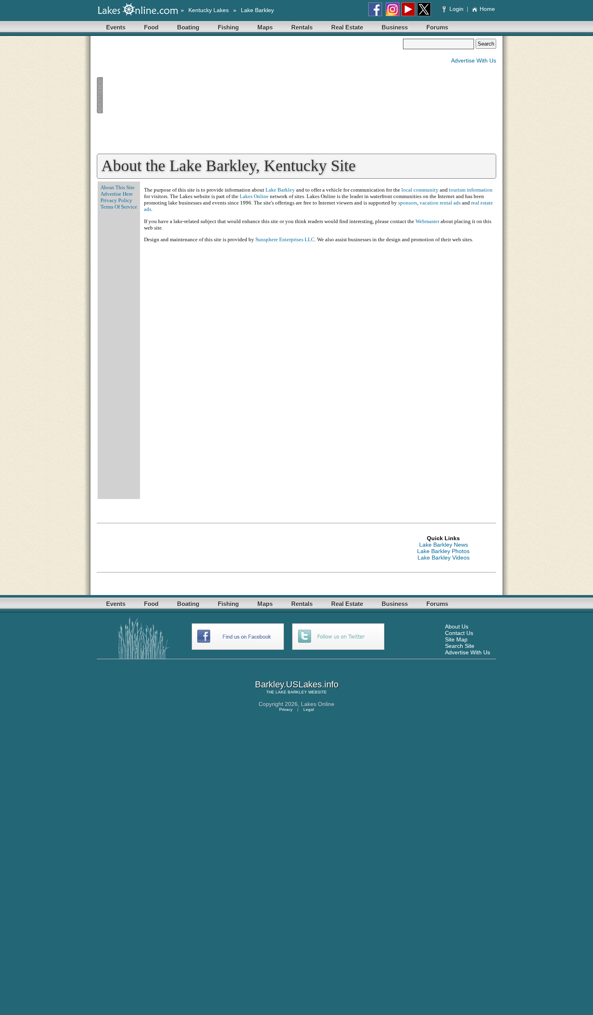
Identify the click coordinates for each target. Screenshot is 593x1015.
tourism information (471, 190)
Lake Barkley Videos (444, 557)
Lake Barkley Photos (443, 551)
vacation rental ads (440, 203)
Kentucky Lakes (208, 10)
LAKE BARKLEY (291, 692)
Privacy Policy (116, 200)
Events (115, 27)
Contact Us (459, 633)
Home (487, 9)
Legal (308, 709)
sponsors (407, 203)
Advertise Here (116, 194)
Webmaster (427, 221)
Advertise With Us (473, 60)
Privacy (285, 709)
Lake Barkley (257, 10)
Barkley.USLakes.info (296, 684)
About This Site (117, 187)
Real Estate (347, 27)
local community (419, 190)
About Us (456, 626)
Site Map (456, 639)
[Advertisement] (250, 95)
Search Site (459, 646)
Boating (188, 27)
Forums (437, 27)
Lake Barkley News (443, 544)
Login (456, 9)
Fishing (228, 27)
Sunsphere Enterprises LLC (285, 239)
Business (395, 27)
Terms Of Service (118, 207)
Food (151, 27)
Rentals (302, 27)
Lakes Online (254, 196)
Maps (265, 27)
